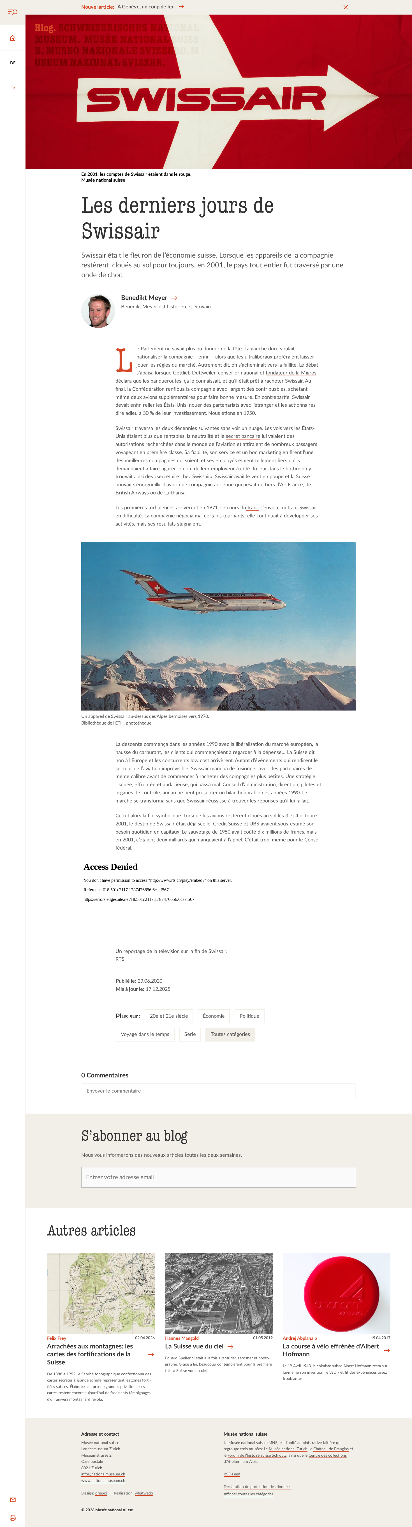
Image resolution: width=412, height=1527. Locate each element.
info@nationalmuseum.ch (103, 1474)
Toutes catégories (230, 1034)
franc (252, 507)
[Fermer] (345, 7)
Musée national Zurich (288, 1449)
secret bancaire (243, 436)
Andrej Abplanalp (300, 1338)
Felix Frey (56, 1338)
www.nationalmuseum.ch (103, 1481)
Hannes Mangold (181, 1338)
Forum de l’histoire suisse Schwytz (257, 1455)
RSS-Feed (232, 1474)
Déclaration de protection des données (257, 1487)
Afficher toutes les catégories (249, 1494)
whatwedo (144, 1493)
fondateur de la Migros (291, 373)
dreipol (101, 1493)
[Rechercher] (12, 12)
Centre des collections (328, 1455)
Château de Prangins (331, 1449)
